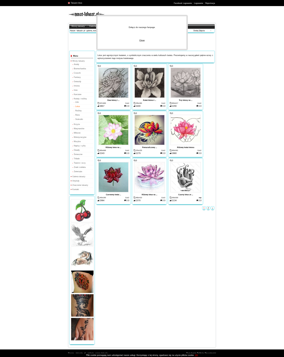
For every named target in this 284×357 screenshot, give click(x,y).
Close (142, 40)
